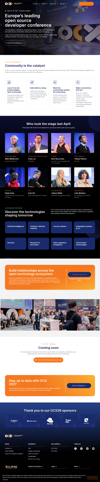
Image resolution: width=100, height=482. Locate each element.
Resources (53, 4)
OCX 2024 (54, 451)
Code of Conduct (33, 453)
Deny (89, 477)
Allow (95, 477)
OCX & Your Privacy (34, 459)
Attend (44, 4)
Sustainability (32, 456)
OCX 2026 (54, 448)
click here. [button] (5, 479)
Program (35, 4)
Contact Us (8, 448)
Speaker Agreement (34, 451)
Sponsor (62, 4)
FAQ (29, 448)
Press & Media (9, 451)
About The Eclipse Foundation (14, 453)
